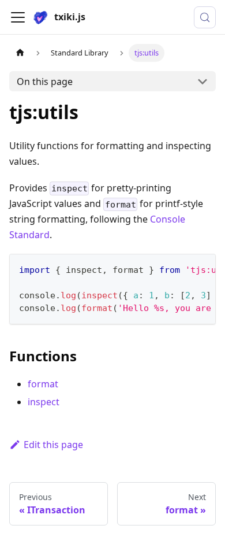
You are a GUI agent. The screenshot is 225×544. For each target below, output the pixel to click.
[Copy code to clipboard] (201, 268)
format (43, 384)
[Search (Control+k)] (205, 17)
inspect (43, 401)
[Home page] (20, 53)
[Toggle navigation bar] (18, 17)
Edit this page (53, 444)
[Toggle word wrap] (180, 268)
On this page (45, 81)
